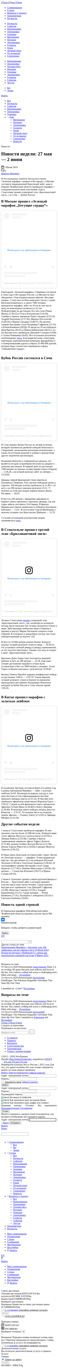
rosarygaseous (40, 967)
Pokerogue (39, 1017)
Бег (9, 88)
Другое (10, 82)
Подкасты (12, 18)
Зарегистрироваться (18, 1072)
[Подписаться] (32, 1032)
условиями (12, 1310)
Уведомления (14, 1244)
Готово (5, 1111)
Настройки (12, 1247)
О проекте (12, 1038)
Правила (11, 1040)
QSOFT (48, 1059)
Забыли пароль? (37, 1072)
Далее (5, 1313)
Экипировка (13, 42)
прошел (26, 620)
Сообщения (13, 1242)
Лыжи (10, 90)
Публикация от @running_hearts (19, 283)
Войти (4, 95)
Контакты (12, 1043)
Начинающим (14, 29)
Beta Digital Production (20, 1059)
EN (2, 936)
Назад (5, 1122)
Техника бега (14, 66)
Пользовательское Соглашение (16, 1108)
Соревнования (14, 7)
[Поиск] (30, 941)
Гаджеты (11, 45)
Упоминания (13, 1236)
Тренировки (13, 31)
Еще (11, 117)
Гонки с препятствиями (19, 1051)
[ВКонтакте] (3, 919)
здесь (19, 338)
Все (9, 101)
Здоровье (11, 34)
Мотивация (13, 37)
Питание (11, 39)
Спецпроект (13, 56)
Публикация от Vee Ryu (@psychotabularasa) (25, 779)
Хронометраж (14, 15)
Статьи (10, 10)
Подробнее (24, 975)
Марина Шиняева (10, 173)
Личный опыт (14, 50)
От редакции (13, 53)
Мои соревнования (16, 1234)
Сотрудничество (15, 1046)
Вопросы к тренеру (17, 13)
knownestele (39, 977)
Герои (10, 48)
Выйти (13, 1250)
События (11, 26)
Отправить (15, 1123)
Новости (17, 141)
